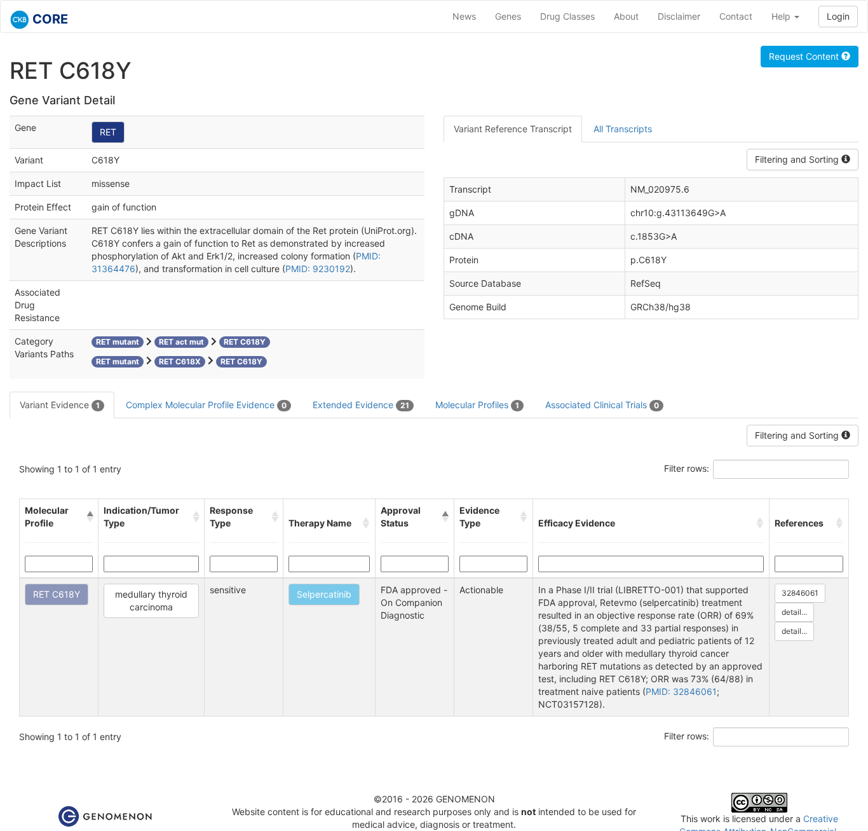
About (626, 16)
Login (838, 16)
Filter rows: (686, 468)
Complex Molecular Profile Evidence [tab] (206, 404)
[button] (89, 517)
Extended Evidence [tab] (361, 404)
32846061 (800, 593)
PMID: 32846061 (681, 691)
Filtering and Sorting (798, 159)
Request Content (805, 56)
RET (108, 132)
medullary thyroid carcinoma (151, 600)
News (464, 16)
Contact (735, 16)
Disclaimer (679, 16)
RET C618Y (56, 594)
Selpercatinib (324, 594)
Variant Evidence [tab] (60, 404)
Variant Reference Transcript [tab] (513, 128)
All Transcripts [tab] (622, 128)
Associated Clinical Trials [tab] (602, 404)
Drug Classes (567, 16)
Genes (508, 16)
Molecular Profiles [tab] (477, 404)
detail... (794, 612)
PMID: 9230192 (317, 268)
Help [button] (782, 16)
